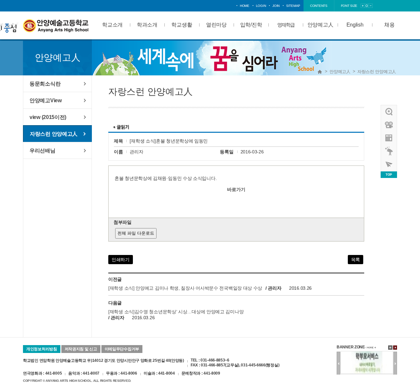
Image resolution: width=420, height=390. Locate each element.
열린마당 (216, 25)
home (244, 6)
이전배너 (338, 363)
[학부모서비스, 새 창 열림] (367, 353)
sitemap (293, 6)
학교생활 (181, 25)
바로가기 (236, 189)
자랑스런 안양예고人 (376, 71)
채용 (389, 25)
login (261, 6)
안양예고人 (320, 25)
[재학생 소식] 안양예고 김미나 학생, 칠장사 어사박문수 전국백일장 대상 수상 (185, 288)
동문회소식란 (45, 84)
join (276, 6)
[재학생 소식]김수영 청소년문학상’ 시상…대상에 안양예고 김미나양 (175, 311)
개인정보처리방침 (41, 349)
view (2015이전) (48, 117)
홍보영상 (389, 124)
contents (318, 6)
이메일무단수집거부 (122, 349)
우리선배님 (42, 150)
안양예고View (46, 100)
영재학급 (285, 25)
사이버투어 (389, 164)
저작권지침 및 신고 (81, 349)
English (355, 25)
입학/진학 (251, 25)
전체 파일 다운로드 (135, 233)
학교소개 (112, 25)
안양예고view (389, 138)
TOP (389, 174)
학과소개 (147, 25)
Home (320, 72)
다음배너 (395, 363)
